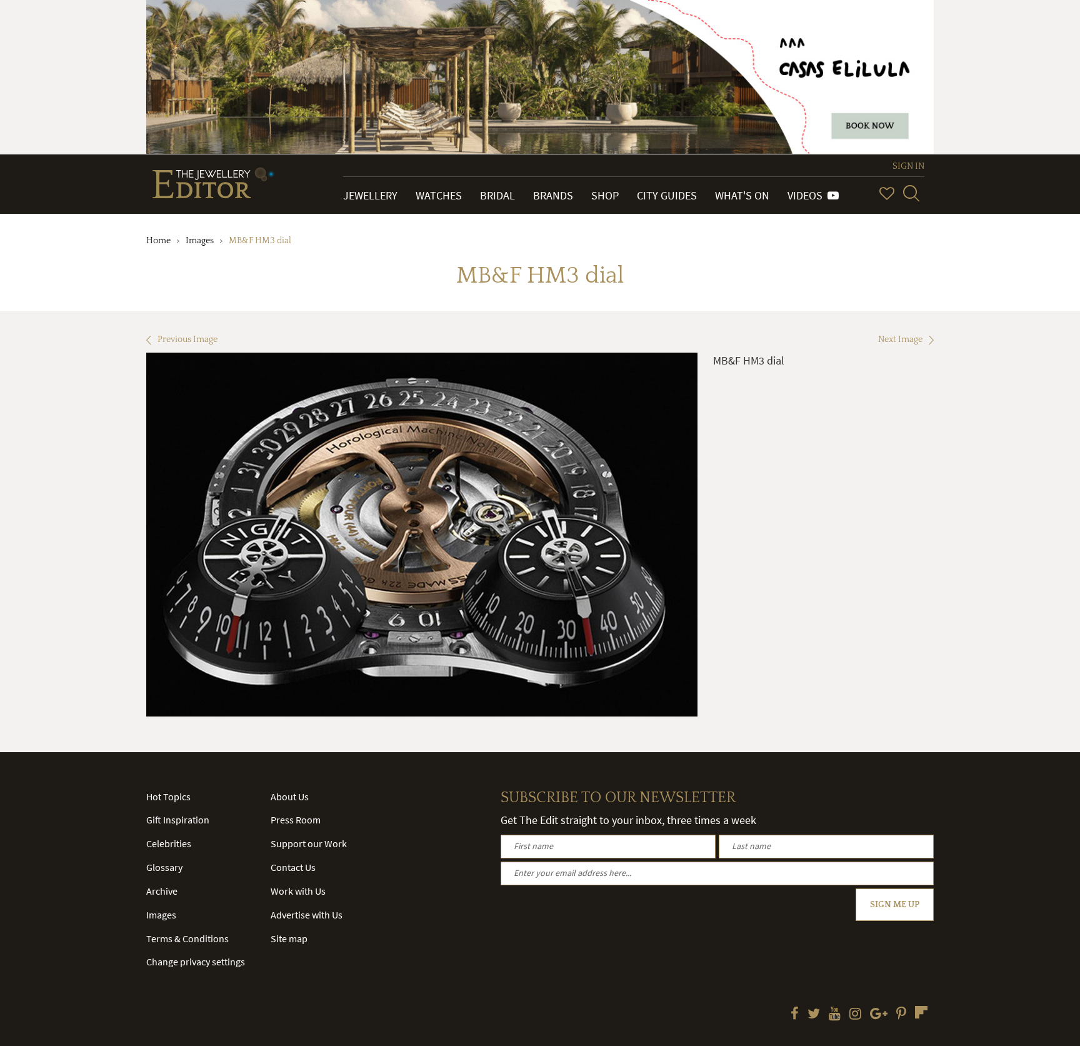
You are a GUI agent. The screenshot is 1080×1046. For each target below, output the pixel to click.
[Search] (911, 193)
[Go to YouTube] (835, 1015)
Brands (553, 195)
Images (200, 241)
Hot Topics (168, 796)
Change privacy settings (195, 961)
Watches (439, 195)
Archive (162, 891)
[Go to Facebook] (795, 1015)
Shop (605, 195)
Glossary (164, 867)
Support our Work (309, 843)
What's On (742, 195)
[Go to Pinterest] (901, 1015)
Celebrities (168, 843)
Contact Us (293, 867)
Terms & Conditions (187, 938)
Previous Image (188, 339)
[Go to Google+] (879, 1015)
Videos (808, 195)
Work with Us (298, 891)
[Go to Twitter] (814, 1015)
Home (158, 241)
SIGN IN (908, 166)
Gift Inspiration (177, 819)
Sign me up (894, 905)
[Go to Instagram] (855, 1015)
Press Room (296, 819)
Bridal (497, 195)
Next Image (900, 339)
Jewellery (370, 195)
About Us (290, 796)
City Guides (667, 195)
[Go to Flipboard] (921, 1012)
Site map (289, 938)
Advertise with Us (306, 914)
